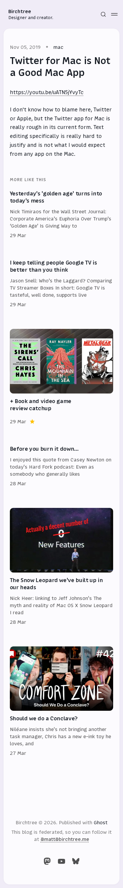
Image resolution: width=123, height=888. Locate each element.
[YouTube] (61, 861)
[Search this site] (103, 14)
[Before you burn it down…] (61, 466)
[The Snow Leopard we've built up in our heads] (61, 566)
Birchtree (19, 11)
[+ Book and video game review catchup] (61, 377)
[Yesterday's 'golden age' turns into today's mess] (61, 214)
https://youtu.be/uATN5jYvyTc (47, 92)
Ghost (100, 822)
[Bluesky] (75, 861)
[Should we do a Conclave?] (61, 701)
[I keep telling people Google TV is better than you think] (61, 283)
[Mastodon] (47, 861)
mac (58, 47)
